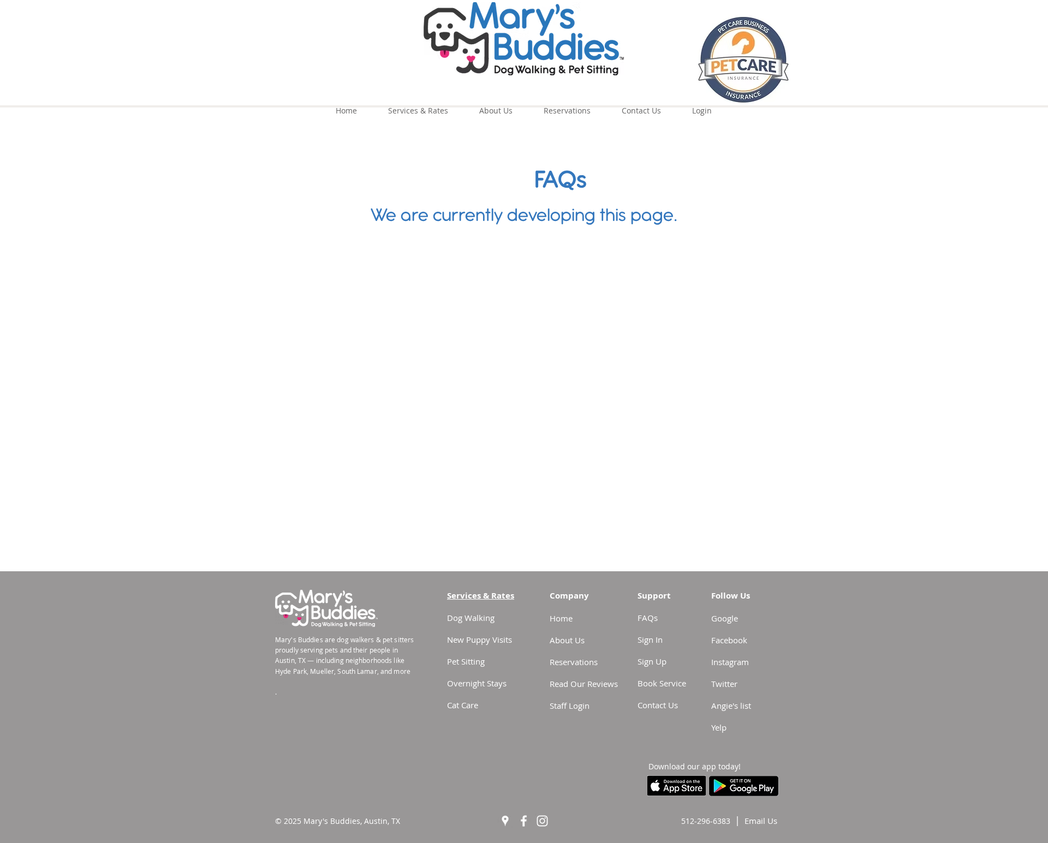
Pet (454, 661)
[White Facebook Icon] (523, 821)
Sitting (473, 661)
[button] (761, 820)
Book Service (662, 683)
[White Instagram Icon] (542, 821)
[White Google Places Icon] (505, 821)
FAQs (648, 617)
